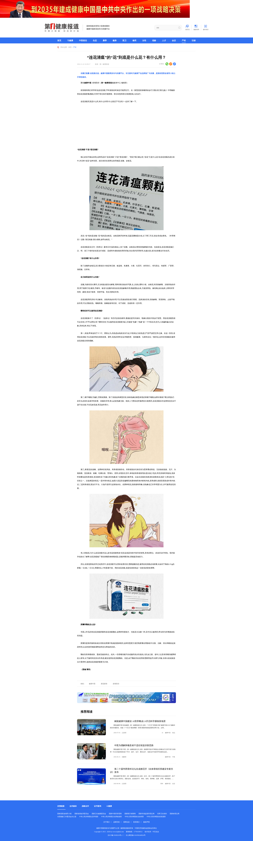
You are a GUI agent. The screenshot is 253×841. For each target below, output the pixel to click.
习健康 (70, 40)
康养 (105, 40)
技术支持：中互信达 (152, 832)
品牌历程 (116, 822)
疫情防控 (116, 684)
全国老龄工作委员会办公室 (66, 816)
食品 (173, 732)
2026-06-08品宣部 (120, 783)
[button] (128, 701)
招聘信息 (126, 822)
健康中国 (92, 684)
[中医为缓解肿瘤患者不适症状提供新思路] (91, 751)
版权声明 (146, 822)
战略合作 (85, 806)
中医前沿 (83, 40)
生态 (95, 40)
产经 (184, 40)
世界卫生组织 (162, 813)
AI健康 (109, 806)
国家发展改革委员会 (82, 813)
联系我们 (136, 822)
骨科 (161, 783)
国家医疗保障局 (130, 813)
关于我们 (106, 822)
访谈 (194, 40)
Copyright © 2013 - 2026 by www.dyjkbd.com (109, 832)
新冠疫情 (104, 684)
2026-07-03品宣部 (120, 732)
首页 (59, 40)
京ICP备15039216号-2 (115, 835)
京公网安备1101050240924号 (135, 835)
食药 (134, 40)
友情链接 (60, 806)
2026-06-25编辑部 (120, 757)
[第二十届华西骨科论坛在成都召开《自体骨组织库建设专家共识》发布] (91, 776)
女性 (144, 40)
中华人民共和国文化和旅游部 (111, 816)
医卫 (124, 40)
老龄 (154, 40)
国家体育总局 (174, 813)
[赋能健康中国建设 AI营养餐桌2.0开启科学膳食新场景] (91, 727)
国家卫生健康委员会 (99, 813)
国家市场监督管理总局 (146, 813)
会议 (174, 40)
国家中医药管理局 (115, 813)
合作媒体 (73, 806)
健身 (115, 40)
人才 (164, 40)
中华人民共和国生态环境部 (88, 816)
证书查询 (97, 806)
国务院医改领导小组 (166, 73)
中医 (173, 757)
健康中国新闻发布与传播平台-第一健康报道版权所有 (114, 828)
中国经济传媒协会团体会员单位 (146, 828)
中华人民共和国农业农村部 (134, 816)
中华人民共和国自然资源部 (156, 816)
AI (162, 732)
